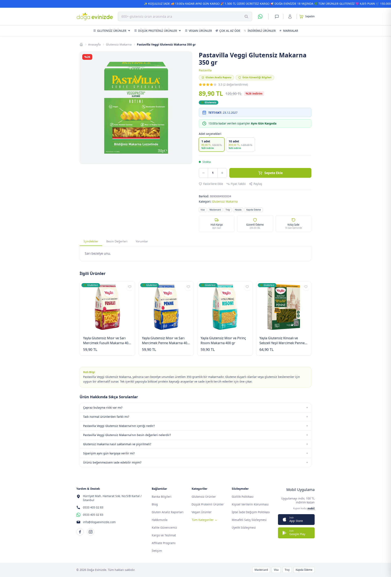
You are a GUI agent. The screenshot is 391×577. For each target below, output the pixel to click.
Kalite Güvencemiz (164, 527)
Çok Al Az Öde (229, 31)
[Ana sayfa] (81, 44)
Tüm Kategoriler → (204, 520)
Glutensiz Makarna (119, 44)
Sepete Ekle (273, 173)
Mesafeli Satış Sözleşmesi (249, 520)
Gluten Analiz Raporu (218, 77)
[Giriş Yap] (290, 16)
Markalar (290, 31)
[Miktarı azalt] (203, 173)
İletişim (157, 551)
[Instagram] (90, 532)
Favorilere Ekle (213, 184)
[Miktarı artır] (222, 173)
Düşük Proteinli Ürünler (157, 31)
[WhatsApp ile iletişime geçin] (260, 16)
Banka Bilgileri (161, 496)
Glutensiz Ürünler (111, 31)
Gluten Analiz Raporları (167, 512)
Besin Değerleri (116, 241)
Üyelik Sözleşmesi (244, 527)
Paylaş (258, 184)
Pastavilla (205, 70)
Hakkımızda (159, 520)
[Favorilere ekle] (129, 286)
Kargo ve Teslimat (164, 535)
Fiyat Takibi (238, 184)
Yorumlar (142, 241)
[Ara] (246, 16)
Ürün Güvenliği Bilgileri (256, 77)
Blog (155, 504)
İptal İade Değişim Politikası (251, 512)
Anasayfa (94, 44)
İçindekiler (91, 241)
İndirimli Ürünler (262, 31)
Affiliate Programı (164, 543)
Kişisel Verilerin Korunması (250, 504)
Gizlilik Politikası (243, 496)
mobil (311, 508)
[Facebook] (80, 532)
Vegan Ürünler (200, 31)
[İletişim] (277, 16)
